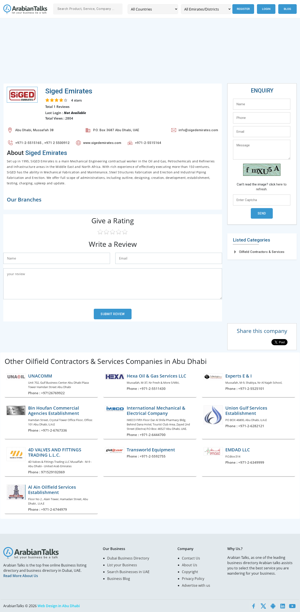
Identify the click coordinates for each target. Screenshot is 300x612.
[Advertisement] (135, 52)
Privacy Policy (193, 578)
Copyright (190, 571)
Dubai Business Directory (128, 558)
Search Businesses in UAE (128, 571)
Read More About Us (20, 575)
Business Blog (118, 578)
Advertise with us (196, 585)
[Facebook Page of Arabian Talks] (253, 605)
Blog (287, 9)
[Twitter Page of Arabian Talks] (263, 605)
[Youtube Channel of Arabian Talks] (292, 605)
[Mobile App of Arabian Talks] (273, 605)
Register (243, 9)
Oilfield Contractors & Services (261, 252)
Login (266, 9)
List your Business (122, 565)
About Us (189, 565)
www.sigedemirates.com (102, 143)
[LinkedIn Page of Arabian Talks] (282, 605)
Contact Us (191, 558)
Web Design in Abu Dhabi (59, 605)
